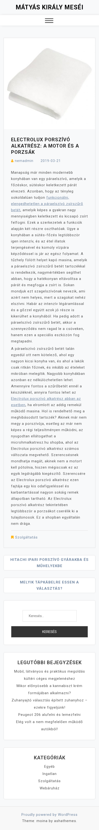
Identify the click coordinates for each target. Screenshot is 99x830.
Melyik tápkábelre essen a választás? (49, 585)
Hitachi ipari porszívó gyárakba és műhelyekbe (49, 562)
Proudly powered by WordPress (49, 814)
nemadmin (24, 161)
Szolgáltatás (26, 537)
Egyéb (49, 766)
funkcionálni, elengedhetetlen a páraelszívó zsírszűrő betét (47, 203)
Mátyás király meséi (49, 7)
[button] (49, 21)
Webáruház (50, 788)
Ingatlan (49, 774)
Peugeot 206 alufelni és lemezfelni (49, 714)
